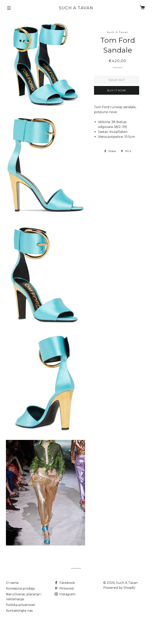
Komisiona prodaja (20, 588)
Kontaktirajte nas (19, 611)
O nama (12, 583)
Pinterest (66, 588)
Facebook (67, 583)
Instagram (67, 594)
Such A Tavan (76, 8)
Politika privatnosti (20, 605)
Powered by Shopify (119, 588)
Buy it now (116, 90)
